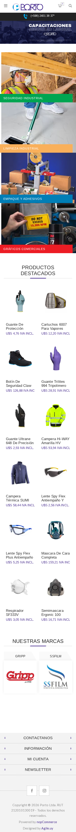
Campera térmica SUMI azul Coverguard (19, 500)
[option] (38, 36)
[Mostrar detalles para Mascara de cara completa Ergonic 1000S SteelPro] (55, 530)
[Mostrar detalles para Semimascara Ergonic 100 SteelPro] (55, 587)
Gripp (20, 656)
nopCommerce (47, 822)
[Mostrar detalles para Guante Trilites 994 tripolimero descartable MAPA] (55, 358)
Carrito (62, 4)
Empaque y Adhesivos (22, 198)
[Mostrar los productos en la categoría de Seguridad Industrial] (38, 77)
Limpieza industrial (21, 148)
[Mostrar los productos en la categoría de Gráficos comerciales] (38, 228)
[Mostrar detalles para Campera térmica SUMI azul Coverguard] (20, 472)
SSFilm (55, 656)
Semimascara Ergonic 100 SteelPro (52, 615)
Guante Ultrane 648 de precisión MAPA (20, 443)
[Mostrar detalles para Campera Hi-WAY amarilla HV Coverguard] (55, 415)
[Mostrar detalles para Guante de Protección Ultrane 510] (20, 301)
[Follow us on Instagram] (44, 791)
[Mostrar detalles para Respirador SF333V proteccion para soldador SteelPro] (20, 587)
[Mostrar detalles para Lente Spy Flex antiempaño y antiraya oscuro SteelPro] (55, 472)
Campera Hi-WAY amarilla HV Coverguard (55, 443)
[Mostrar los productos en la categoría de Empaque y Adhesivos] (38, 178)
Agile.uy (47, 828)
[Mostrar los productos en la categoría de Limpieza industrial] (38, 127)
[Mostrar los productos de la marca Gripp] (20, 676)
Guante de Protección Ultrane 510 (15, 329)
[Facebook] (32, 791)
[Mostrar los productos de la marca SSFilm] (55, 676)
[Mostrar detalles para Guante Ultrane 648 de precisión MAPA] (20, 415)
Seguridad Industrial (23, 98)
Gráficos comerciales (24, 249)
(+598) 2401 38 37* (42, 15)
